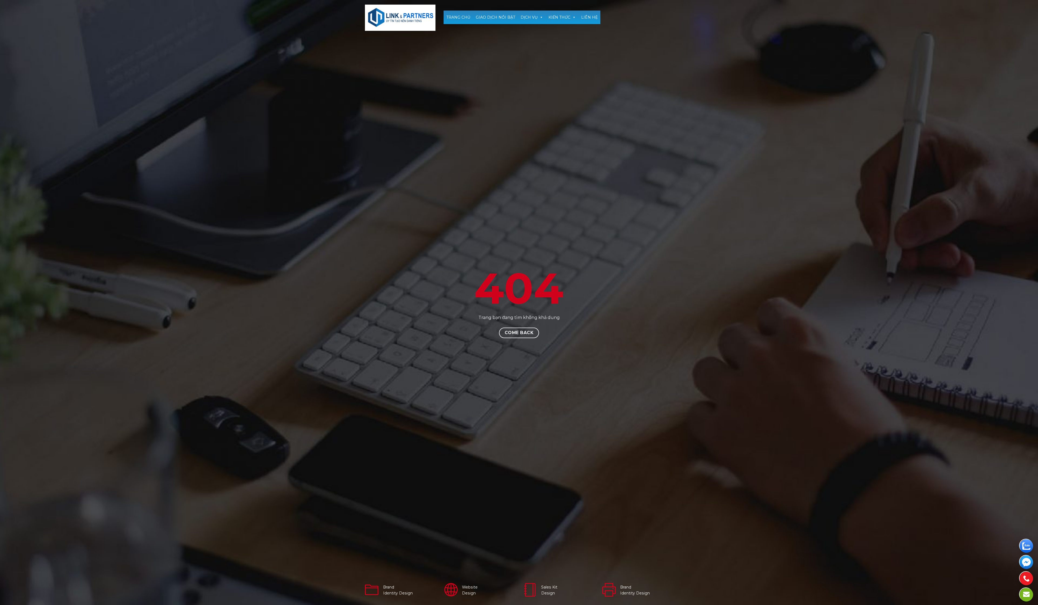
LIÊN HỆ (589, 17)
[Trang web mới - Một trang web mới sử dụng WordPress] (400, 18)
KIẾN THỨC (559, 17)
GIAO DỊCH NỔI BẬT (495, 17)
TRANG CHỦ (458, 17)
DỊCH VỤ (529, 17)
